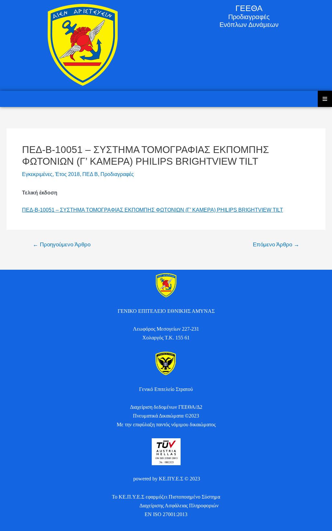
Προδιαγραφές (117, 174)
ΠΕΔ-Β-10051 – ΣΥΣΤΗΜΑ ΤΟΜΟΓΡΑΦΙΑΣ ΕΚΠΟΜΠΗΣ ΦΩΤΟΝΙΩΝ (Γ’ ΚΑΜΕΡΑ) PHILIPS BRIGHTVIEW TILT (152, 210)
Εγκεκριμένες (37, 174)
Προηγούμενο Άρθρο (61, 244)
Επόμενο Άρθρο (276, 244)
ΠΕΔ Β (90, 174)
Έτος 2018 (67, 174)
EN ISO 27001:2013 (166, 514)
